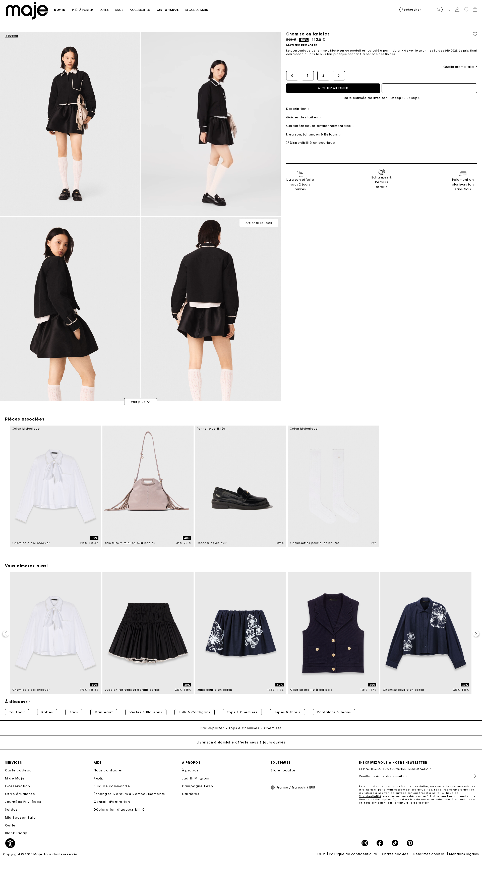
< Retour (11, 35)
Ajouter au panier (333, 88)
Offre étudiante (20, 794)
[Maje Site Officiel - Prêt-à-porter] (27, 10)
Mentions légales (464, 854)
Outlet (11, 825)
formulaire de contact (413, 802)
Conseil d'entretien (112, 802)
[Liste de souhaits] (475, 34)
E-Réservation (17, 786)
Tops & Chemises (242, 712)
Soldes (11, 809)
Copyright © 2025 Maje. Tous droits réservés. (41, 854)
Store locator (283, 770)
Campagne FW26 (197, 786)
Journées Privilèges (23, 802)
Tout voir (17, 712)
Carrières (190, 794)
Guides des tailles (302, 117)
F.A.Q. (98, 778)
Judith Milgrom (195, 778)
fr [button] (449, 10)
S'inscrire (473, 776)
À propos (190, 770)
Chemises (273, 728)
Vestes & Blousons (146, 712)
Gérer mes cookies (429, 854)
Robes (47, 712)
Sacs (74, 712)
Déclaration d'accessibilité (119, 809)
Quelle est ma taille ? (460, 66)
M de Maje (15, 778)
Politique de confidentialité (353, 854)
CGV (321, 854)
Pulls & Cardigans (194, 712)
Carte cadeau (18, 770)
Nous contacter (108, 770)
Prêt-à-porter (212, 728)
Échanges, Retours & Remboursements (129, 794)
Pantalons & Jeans (334, 712)
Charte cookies (395, 854)
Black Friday (16, 833)
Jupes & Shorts (287, 712)
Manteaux (104, 712)
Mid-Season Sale (20, 817)
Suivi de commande (112, 786)
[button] (63, 10)
